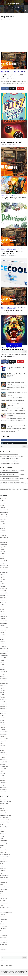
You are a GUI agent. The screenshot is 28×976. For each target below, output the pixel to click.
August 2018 (3, 713)
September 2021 (4, 627)
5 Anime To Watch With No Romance (9, 458)
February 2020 (3, 671)
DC (0, 847)
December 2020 (4, 648)
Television (2, 923)
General (2, 866)
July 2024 (2, 549)
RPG (1, 910)
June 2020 (2, 662)
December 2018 (3, 704)
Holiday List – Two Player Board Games (14, 198)
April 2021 (2, 639)
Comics (2, 831)
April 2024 (2, 556)
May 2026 (2, 505)
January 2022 (3, 618)
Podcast (2, 896)
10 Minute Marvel (4, 799)
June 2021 (2, 634)
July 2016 (2, 771)
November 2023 (4, 567)
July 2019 (2, 688)
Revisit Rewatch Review (5, 907)
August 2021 (3, 630)
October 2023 (3, 570)
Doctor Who (3, 852)
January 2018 (3, 729)
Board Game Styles (4, 822)
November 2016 (3, 762)
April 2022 (2, 611)
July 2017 (2, 743)
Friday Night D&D (4, 861)
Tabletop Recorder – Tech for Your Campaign (17, 374)
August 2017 (3, 741)
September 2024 (4, 544)
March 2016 (2, 780)
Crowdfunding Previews (6, 965)
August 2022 (3, 602)
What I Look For (3, 944)
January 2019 (3, 701)
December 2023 (4, 565)
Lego (1, 873)
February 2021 (3, 644)
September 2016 (4, 766)
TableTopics (3, 917)
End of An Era (3, 859)
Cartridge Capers (4, 826)
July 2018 (2, 715)
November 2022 (3, 595)
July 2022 (2, 604)
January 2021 (3, 646)
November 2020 (4, 651)
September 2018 (4, 711)
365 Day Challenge (4, 803)
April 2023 (2, 584)
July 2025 (2, 521)
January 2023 (3, 590)
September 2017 (4, 738)
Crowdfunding (3, 840)
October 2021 (3, 625)
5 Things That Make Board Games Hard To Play (11, 456)
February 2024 (3, 560)
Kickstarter (2, 870)
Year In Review (3, 949)
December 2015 (3, 787)
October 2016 (3, 764)
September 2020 (4, 655)
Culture (2, 845)
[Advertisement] (14, 35)
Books (1, 824)
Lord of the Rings (4, 877)
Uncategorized (3, 937)
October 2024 (3, 542)
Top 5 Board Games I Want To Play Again (10, 463)
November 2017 (3, 734)
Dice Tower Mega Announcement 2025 (16, 368)
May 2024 (2, 554)
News (1, 893)
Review (3, 140)
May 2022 (2, 609)
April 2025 (2, 528)
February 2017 (3, 755)
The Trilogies (3, 928)
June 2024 (2, 551)
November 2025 (4, 512)
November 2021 (3, 623)
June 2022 (2, 607)
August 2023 (3, 574)
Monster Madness (4, 887)
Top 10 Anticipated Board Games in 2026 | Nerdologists (13, 478)
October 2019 (3, 681)
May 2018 (2, 720)
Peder (4, 78)
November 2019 (3, 678)
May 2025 (2, 526)
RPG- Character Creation (6, 912)
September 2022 (4, 600)
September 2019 (4, 683)
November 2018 (3, 706)
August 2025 (3, 519)
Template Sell (21, 972)
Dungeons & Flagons (5, 854)
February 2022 (3, 616)
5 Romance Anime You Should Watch (9, 461)
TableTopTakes (13, 347)
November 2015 (3, 789)
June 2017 (2, 745)
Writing (1, 947)
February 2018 (3, 727)
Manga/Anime (3, 882)
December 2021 (3, 621)
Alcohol (2, 806)
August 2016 (3, 768)
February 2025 (3, 533)
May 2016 (2, 775)
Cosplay (2, 838)
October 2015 (3, 792)
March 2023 (2, 586)
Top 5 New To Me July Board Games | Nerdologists (12, 470)
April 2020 (2, 667)
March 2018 (2, 725)
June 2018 (2, 718)
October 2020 (3, 653)
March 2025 (2, 530)
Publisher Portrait (4, 903)
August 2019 (3, 685)
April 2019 (2, 694)
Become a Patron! (5, 359)
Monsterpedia (3, 889)
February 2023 (3, 588)
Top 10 (1, 930)
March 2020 (2, 669)
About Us (3, 963)
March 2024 (2, 558)
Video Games (3, 940)
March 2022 (2, 614)
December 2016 (3, 759)
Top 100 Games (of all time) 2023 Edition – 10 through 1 (12, 252)
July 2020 (2, 660)
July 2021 (2, 632)
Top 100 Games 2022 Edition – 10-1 (12, 311)
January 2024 (3, 563)
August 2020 (3, 658)
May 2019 (2, 692)
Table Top (16, 71)
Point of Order (3, 898)
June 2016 (2, 773)
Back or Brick (3, 813)
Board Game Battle (4, 817)
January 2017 (3, 757)
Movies (1, 891)
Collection (2, 829)
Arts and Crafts (3, 810)
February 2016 (3, 782)
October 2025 (3, 514)
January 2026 (3, 507)
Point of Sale (3, 900)
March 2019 (2, 697)
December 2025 (4, 510)
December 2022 (4, 593)
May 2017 (2, 748)
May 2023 (2, 581)
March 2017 (2, 752)
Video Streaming (11, 72)
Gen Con (2, 863)
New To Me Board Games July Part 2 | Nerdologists (12, 474)
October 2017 (3, 736)
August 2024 (3, 547)
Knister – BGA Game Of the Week (11, 142)
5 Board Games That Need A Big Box (9, 454)
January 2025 (3, 535)
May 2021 (2, 637)
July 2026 (2, 500)
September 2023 (4, 572)
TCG (1, 921)
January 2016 (3, 785)
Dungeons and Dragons (5, 856)
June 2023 (2, 579)
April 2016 (2, 778)
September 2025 (4, 517)
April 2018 (2, 722)
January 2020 (3, 674)
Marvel (1, 884)
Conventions (3, 833)
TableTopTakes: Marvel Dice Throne (12, 350)
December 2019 (3, 676)
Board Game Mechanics (6, 820)
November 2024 (4, 540)
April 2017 (2, 750)
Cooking (2, 836)
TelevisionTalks (3, 926)
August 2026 (3, 498)
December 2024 (4, 537)
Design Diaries (3, 850)
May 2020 (2, 664)
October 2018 (3, 708)
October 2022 (3, 597)
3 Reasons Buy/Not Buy (5, 801)
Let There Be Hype (4, 875)
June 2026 (2, 503)
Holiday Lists (4, 195)
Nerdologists (14, 3)
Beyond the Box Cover (5, 815)
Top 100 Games (3, 935)
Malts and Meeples (6, 71)
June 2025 (2, 523)
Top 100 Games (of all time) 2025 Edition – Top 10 (12, 76)
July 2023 (2, 577)
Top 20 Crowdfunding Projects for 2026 (9, 480)
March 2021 (2, 641)
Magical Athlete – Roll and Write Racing (9, 472)
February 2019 (3, 699)
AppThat (2, 808)
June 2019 (2, 690)
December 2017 (3, 731)
